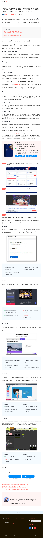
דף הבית (26, 512)
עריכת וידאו (7, 14)
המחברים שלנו (17, 525)
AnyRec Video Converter (17, 133)
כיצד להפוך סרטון (17, 84)
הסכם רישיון (25, 535)
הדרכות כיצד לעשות (24, 525)
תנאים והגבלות (37, 535)
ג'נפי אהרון (12, 14)
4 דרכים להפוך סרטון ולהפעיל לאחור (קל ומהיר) (11, 486)
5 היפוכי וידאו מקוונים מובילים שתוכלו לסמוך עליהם (13, 35)
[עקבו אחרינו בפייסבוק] (30, 528)
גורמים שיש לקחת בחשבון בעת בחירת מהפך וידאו (13, 32)
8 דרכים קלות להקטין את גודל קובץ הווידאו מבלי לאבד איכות (14, 487)
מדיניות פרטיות (31, 535)
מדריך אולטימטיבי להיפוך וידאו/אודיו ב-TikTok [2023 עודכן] (14, 484)
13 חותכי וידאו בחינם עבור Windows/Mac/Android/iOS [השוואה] (15, 489)
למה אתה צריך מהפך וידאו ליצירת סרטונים (11, 31)
